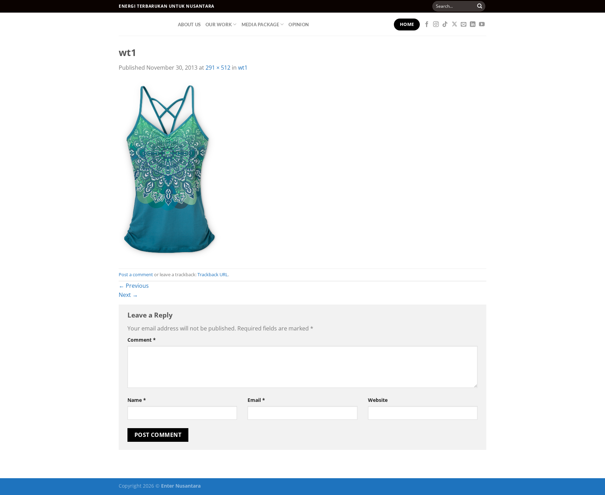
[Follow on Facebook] (427, 24)
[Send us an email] (463, 24)
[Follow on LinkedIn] (472, 24)
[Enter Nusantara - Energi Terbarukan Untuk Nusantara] (143, 24)
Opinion (298, 24)
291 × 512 (218, 67)
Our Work (219, 24)
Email (256, 400)
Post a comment (136, 274)
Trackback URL (212, 274)
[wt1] (170, 170)
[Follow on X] (454, 24)
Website (378, 400)
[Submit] (479, 6)
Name (136, 400)
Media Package (260, 24)
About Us (189, 24)
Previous (134, 286)
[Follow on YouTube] (482, 24)
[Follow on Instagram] (436, 24)
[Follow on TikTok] (445, 24)
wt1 (243, 67)
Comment (141, 339)
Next (128, 295)
